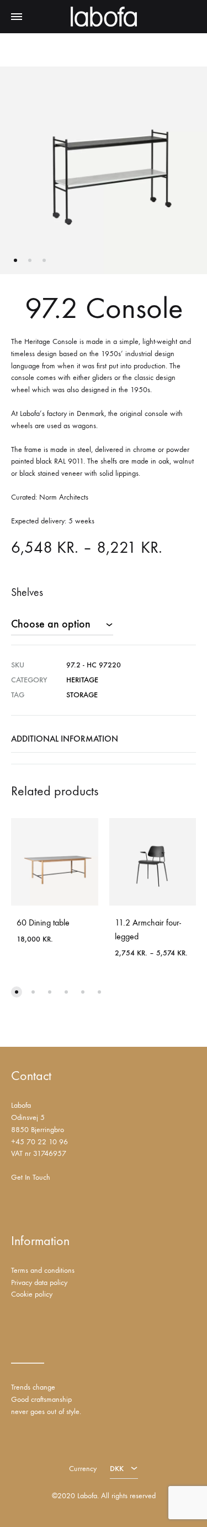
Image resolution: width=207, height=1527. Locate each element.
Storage (82, 695)
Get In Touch (30, 1177)
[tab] (103, 739)
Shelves (27, 592)
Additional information (64, 738)
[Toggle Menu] (16, 17)
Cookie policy (31, 1294)
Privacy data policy (39, 1282)
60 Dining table (43, 922)
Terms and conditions (43, 1270)
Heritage (82, 680)
